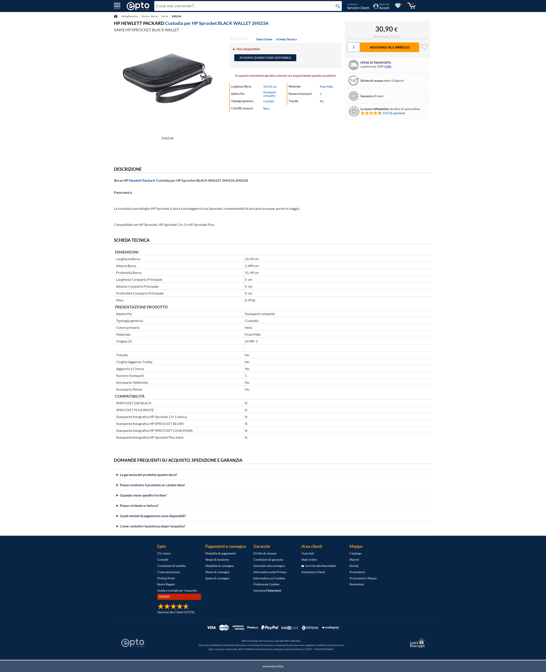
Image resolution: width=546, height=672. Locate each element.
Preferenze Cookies (266, 584)
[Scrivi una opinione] (238, 39)
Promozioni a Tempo (363, 578)
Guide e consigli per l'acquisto (177, 590)
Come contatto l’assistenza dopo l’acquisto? (152, 526)
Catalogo (355, 553)
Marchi (354, 559)
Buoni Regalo (166, 584)
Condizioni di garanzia (268, 559)
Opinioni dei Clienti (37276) (175, 612)
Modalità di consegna (219, 566)
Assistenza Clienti (313, 572)
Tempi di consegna (217, 572)
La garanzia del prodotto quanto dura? (148, 475)
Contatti (162, 559)
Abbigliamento (129, 16)
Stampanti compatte (269, 94)
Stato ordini (309, 559)
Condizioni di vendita (171, 566)
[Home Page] (115, 17)
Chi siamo (164, 553)
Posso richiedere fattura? (139, 505)
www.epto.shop (273, 666)
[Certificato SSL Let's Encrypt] (417, 643)
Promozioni (357, 572)
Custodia (268, 101)
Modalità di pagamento (220, 553)
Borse (164, 16)
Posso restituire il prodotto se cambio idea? (152, 485)
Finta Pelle (326, 86)
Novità (353, 566)
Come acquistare (168, 572)
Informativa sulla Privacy (270, 572)
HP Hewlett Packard (139, 180)
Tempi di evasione (217, 559)
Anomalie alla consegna (269, 566)
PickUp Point (166, 578)
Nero (266, 108)
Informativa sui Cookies (269, 578)
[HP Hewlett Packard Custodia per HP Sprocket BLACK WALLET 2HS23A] (167, 85)
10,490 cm (270, 86)
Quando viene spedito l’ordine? (143, 495)
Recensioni (356, 584)
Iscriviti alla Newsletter (320, 566)
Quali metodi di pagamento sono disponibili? (153, 516)
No (322, 101)
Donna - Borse (150, 16)
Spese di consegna (217, 578)
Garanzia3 (267, 590)
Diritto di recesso (265, 553)
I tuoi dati (307, 553)
